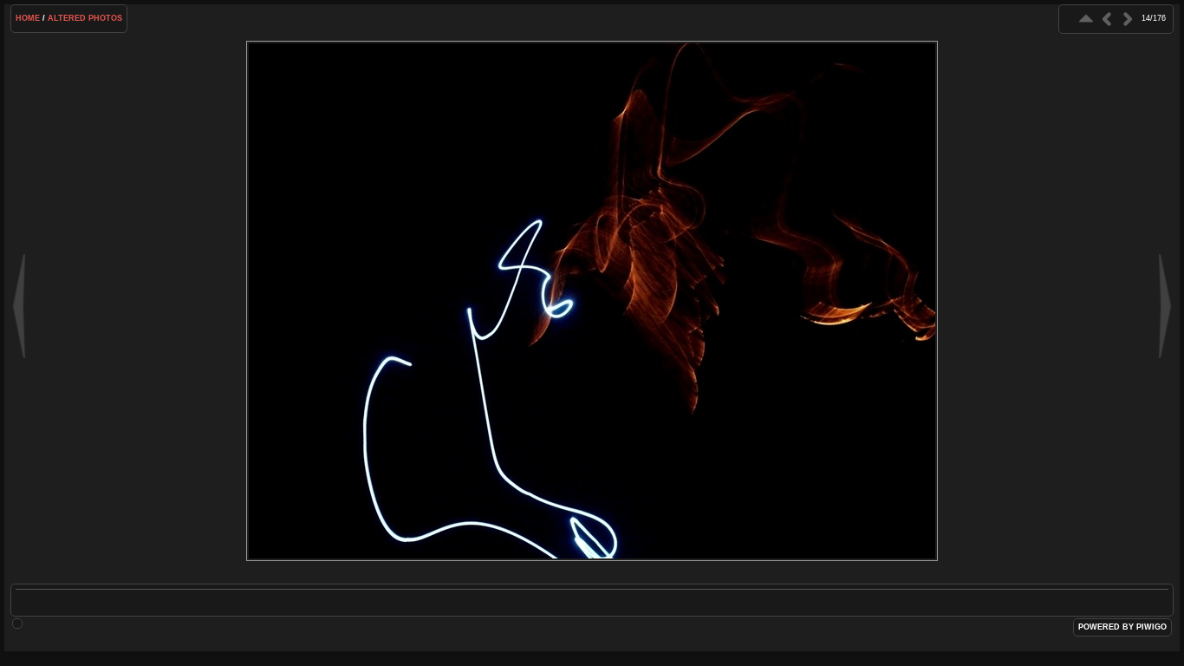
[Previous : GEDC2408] (1106, 19)
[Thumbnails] (1086, 19)
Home (28, 18)
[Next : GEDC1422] (1127, 19)
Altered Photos (85, 18)
